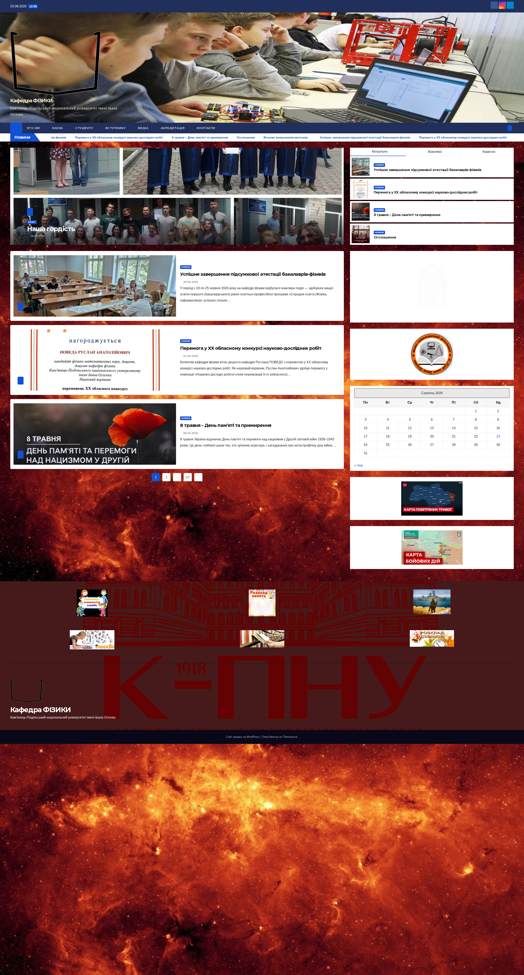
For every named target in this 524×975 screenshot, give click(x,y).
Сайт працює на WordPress (243, 736)
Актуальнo (379, 151)
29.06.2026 (190, 282)
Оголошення (385, 237)
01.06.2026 (190, 356)
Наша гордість (51, 229)
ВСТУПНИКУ (115, 128)
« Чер (358, 465)
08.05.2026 (190, 433)
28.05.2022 (37, 236)
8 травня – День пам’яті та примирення (407, 215)
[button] (503, 128)
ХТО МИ (34, 128)
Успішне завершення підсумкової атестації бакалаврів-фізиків (427, 170)
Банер (31, 222)
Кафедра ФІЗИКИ (31, 100)
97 (188, 477)
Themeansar (290, 736)
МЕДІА (143, 128)
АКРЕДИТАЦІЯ (173, 128)
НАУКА (58, 128)
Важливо (434, 151)
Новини (379, 165)
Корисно (488, 151)
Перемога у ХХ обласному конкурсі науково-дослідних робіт (426, 192)
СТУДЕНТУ (84, 128)
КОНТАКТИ (206, 128)
